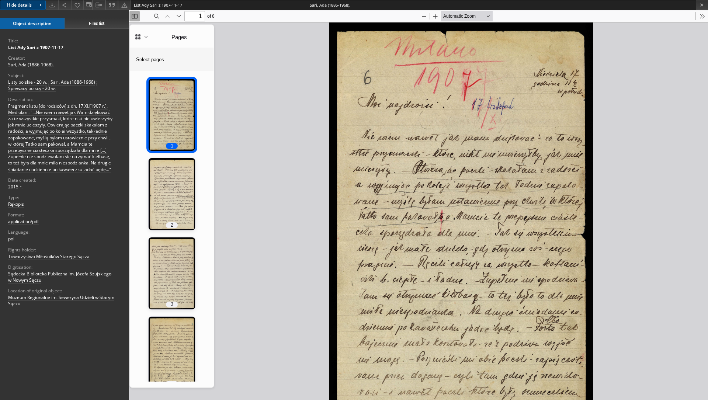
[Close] (702, 5)
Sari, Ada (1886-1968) (73, 82)
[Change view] (88, 5)
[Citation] (111, 5)
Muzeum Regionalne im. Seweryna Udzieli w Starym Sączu (61, 300)
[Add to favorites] (77, 5)
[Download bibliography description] (99, 5)
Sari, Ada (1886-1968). (31, 65)
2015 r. (15, 187)
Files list (96, 23)
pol (11, 239)
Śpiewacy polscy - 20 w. (32, 88)
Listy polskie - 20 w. (27, 82)
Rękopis (16, 204)
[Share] (64, 5)
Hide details (19, 5)
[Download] (52, 5)
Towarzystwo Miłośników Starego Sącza (49, 256)
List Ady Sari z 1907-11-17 (35, 47)
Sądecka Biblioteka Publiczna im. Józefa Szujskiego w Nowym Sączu (59, 277)
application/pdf (23, 221)
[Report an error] (124, 5)
